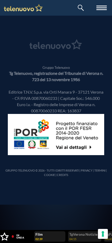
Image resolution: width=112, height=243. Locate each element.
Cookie (49, 175)
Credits (62, 175)
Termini (99, 170)
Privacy (86, 170)
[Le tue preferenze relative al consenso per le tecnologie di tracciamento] (103, 234)
